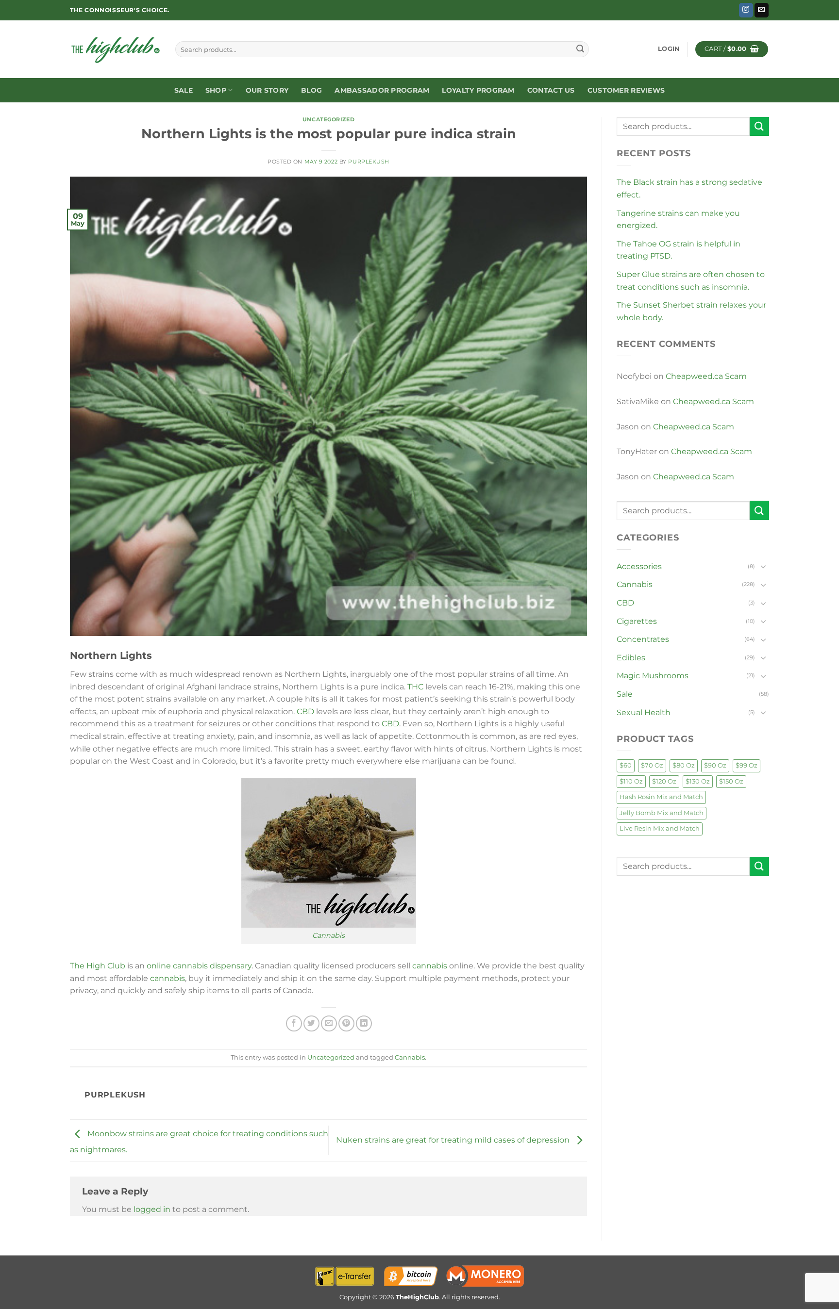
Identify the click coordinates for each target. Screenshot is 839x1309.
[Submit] (580, 49)
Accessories (639, 566)
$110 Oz (631, 781)
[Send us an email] (762, 10)
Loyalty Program (478, 90)
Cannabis (328, 935)
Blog (311, 90)
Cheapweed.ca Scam (706, 376)
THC (415, 686)
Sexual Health (644, 712)
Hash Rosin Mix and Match (661, 797)
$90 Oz (715, 765)
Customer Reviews (626, 90)
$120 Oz (664, 781)
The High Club (97, 965)
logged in (152, 1209)
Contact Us (551, 90)
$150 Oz (731, 781)
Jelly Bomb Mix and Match (662, 813)
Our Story (267, 90)
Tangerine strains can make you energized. (678, 219)
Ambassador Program (382, 90)
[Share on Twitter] (311, 1023)
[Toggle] (763, 566)
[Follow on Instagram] (746, 10)
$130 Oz (698, 781)
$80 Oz (683, 765)
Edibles (631, 657)
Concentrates (643, 639)
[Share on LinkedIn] (364, 1023)
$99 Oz (746, 765)
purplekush (368, 161)
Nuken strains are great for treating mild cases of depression (453, 1140)
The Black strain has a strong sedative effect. (689, 188)
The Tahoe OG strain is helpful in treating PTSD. (678, 250)
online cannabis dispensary (199, 965)
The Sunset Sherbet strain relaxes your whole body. (691, 311)
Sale (183, 90)
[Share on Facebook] (294, 1023)
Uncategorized (328, 119)
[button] (669, 49)
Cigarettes (637, 621)
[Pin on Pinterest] (346, 1023)
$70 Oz (652, 765)
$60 (626, 765)
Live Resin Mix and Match (660, 828)
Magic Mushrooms (652, 675)
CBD (305, 711)
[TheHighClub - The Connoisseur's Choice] (115, 49)
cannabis (429, 965)
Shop (215, 90)
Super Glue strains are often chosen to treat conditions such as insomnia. (691, 281)
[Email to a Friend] (329, 1023)
